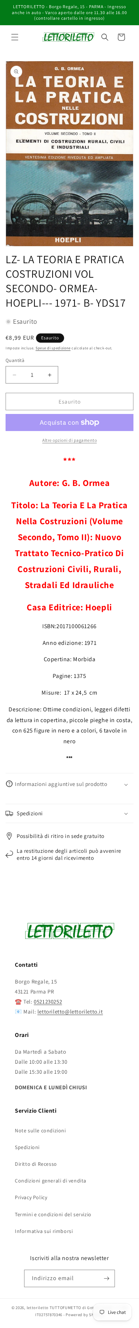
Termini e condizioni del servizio (53, 1214)
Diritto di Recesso (36, 1164)
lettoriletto (38, 1307)
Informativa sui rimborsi (44, 1231)
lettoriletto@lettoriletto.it (70, 1011)
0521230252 (48, 1001)
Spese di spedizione (53, 348)
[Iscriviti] (106, 1278)
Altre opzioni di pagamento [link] (69, 440)
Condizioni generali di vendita (50, 1180)
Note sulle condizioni (40, 1130)
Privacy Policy (31, 1197)
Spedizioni (27, 1147)
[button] (15, 37)
